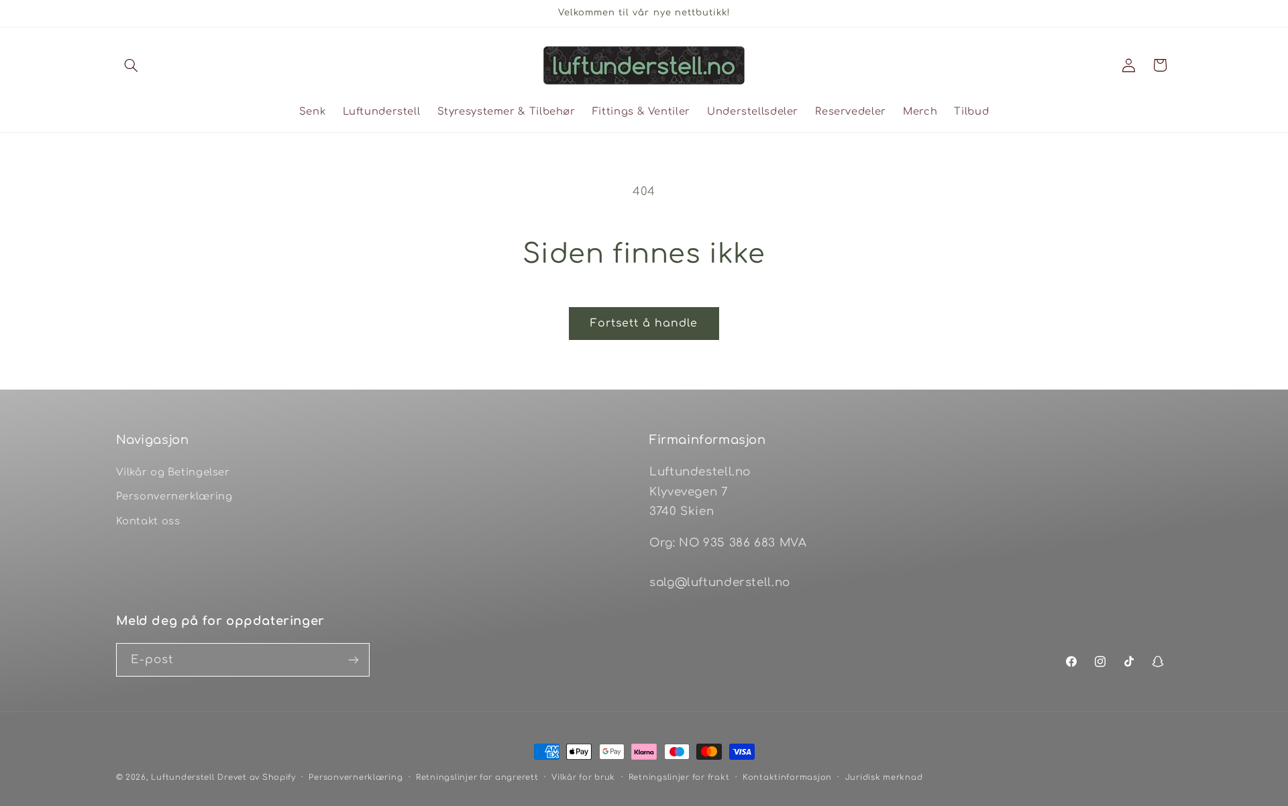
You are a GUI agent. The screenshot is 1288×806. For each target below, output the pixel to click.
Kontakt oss (148, 521)
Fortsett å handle (644, 323)
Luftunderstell (182, 777)
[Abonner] (352, 659)
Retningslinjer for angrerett (477, 777)
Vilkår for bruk (583, 777)
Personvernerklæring (174, 496)
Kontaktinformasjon (787, 777)
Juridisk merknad (884, 777)
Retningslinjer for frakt (679, 777)
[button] (131, 65)
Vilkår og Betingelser (173, 472)
